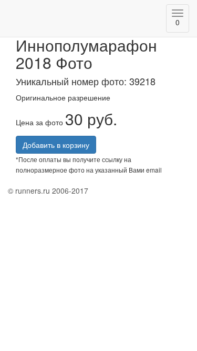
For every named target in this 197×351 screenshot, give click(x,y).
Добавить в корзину (56, 144)
